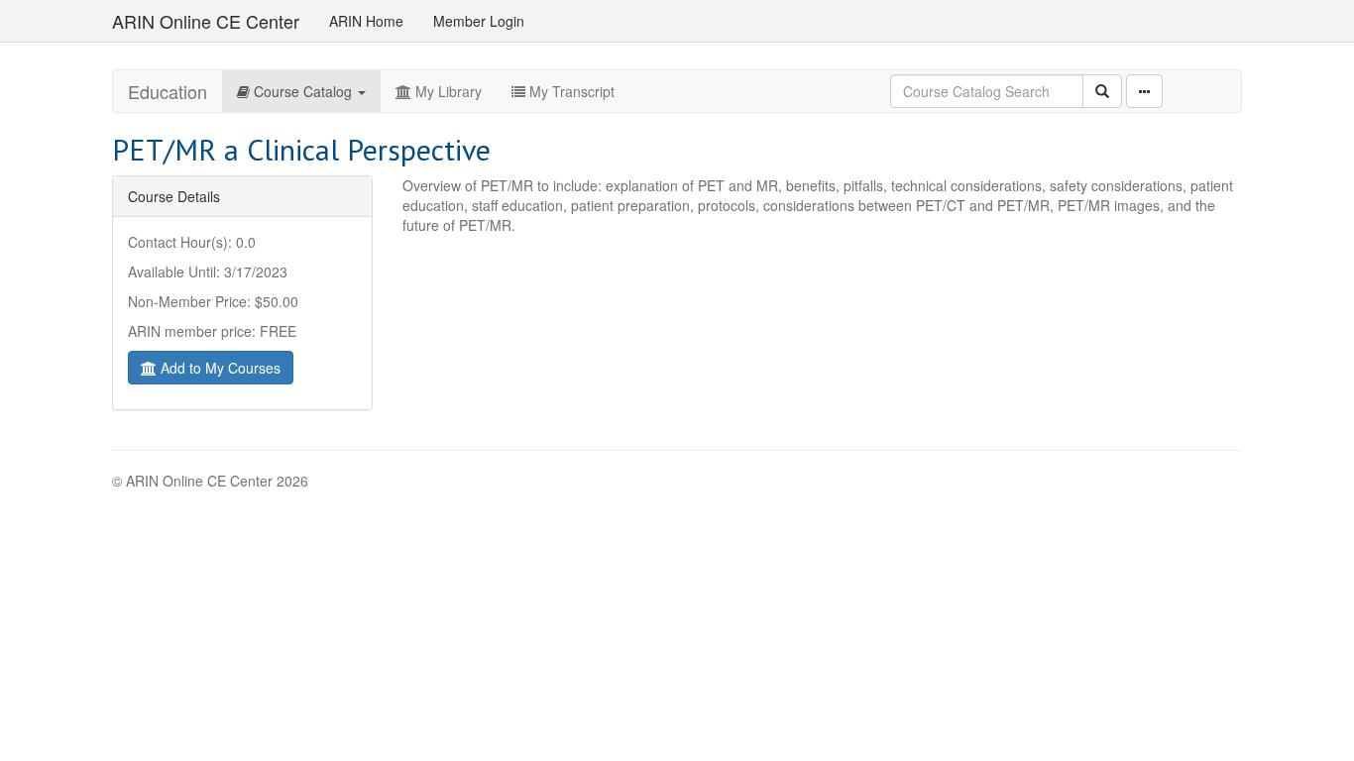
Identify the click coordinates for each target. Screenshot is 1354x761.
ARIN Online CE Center (205, 21)
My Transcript (570, 91)
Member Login (478, 21)
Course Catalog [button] (303, 91)
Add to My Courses (219, 368)
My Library (446, 91)
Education (167, 91)
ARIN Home (366, 21)
